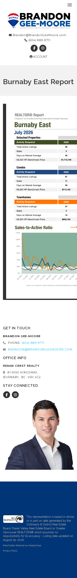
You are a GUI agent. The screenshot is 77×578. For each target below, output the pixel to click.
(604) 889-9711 (38, 40)
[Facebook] (34, 48)
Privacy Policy (10, 550)
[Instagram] (43, 48)
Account (39, 56)
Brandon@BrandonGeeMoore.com (39, 35)
